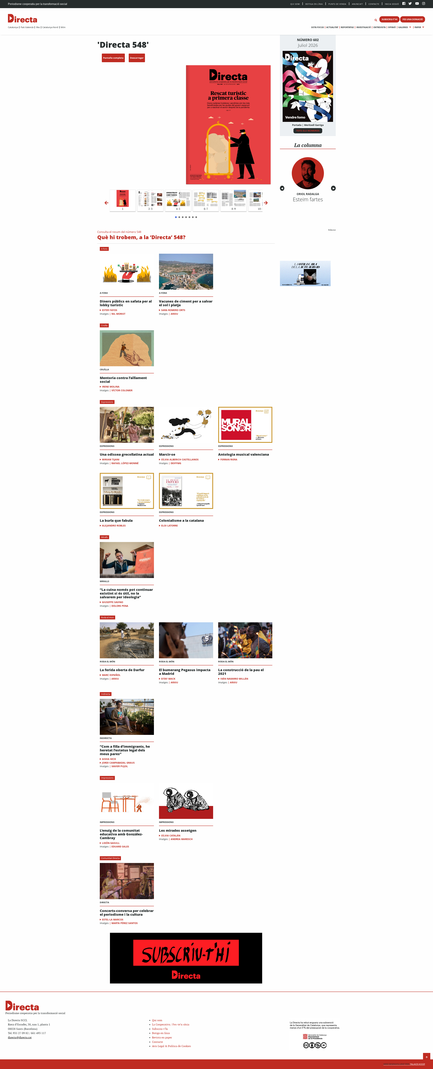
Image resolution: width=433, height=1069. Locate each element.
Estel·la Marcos (112, 919)
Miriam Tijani (110, 459)
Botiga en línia (314, 4)
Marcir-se (167, 454)
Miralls (104, 537)
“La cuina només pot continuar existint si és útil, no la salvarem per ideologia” (126, 593)
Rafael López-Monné (125, 463)
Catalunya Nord (50, 27)
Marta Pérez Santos (124, 923)
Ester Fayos (109, 310)
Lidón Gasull (111, 843)
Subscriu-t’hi (160, 1029)
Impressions (107, 777)
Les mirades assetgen (177, 830)
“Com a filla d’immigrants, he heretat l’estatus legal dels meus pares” (125, 750)
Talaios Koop (404, 1064)
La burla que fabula (116, 520)
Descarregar (137, 57)
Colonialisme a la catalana (181, 520)
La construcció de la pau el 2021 (241, 672)
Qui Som (295, 4)
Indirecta (105, 693)
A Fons (104, 292)
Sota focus (317, 27)
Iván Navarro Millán (234, 678)
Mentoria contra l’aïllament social (123, 379)
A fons (104, 248)
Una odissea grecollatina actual (127, 454)
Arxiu (174, 313)
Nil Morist (118, 313)
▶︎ (334, 188)
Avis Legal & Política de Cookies (171, 1046)
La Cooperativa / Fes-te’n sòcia (170, 1024)
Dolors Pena (119, 605)
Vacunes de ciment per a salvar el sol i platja (185, 303)
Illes (38, 27)
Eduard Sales (120, 846)
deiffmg (176, 463)
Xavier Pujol (119, 766)
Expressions (107, 401)
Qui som (157, 1020)
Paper (418, 27)
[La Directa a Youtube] (417, 4)
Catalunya (13, 27)
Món (63, 27)
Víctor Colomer (121, 390)
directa (104, 902)
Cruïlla (104, 369)
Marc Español (111, 675)
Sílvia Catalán (170, 835)
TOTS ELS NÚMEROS (308, 130)
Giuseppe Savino (112, 602)
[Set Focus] (376, 20)
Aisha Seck (109, 759)
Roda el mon (107, 617)
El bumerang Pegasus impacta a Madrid (184, 672)
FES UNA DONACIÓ (413, 19)
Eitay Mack (168, 678)
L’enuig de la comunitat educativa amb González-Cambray (121, 834)
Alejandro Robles (114, 525)
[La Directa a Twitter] (410, 4)
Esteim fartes (308, 199)
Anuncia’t (357, 4)
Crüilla (104, 325)
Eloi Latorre (169, 525)
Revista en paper (162, 1037)
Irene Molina (110, 386)
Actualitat (332, 27)
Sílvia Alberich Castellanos (180, 459)
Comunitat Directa (110, 858)
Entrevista (379, 27)
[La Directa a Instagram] (423, 4)
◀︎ (282, 188)
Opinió (392, 27)
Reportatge (347, 27)
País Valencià (27, 27)
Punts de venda (337, 4)
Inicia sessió (392, 4)
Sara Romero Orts (173, 310)
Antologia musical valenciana (243, 454)
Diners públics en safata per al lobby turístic (126, 303)
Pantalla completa (113, 57)
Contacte (374, 4)
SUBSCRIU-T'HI (389, 19)
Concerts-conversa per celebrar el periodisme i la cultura (127, 912)
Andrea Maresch (182, 839)
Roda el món (107, 661)
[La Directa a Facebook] (403, 4)
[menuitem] (13, 27)
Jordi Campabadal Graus (118, 762)
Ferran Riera (228, 459)
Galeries (403, 27)
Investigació (363, 27)
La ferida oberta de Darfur (122, 670)
